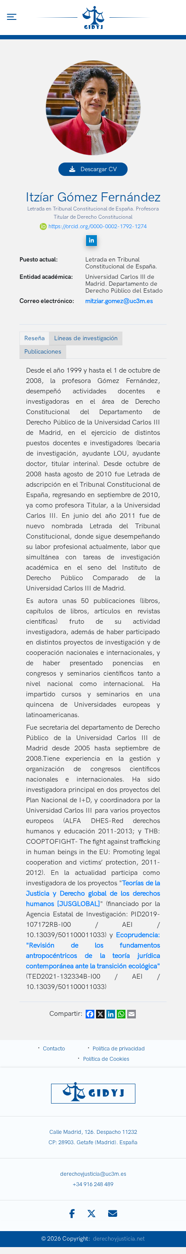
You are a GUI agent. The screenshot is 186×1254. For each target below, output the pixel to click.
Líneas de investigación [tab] (86, 338)
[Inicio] (93, 17)
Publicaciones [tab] (42, 351)
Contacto (54, 1048)
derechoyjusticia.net (119, 1238)
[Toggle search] (174, 17)
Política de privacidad (119, 1048)
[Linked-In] (91, 240)
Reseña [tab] (34, 338)
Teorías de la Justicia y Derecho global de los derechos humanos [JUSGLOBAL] (93, 893)
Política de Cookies (106, 1059)
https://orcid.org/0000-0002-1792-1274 (97, 226)
